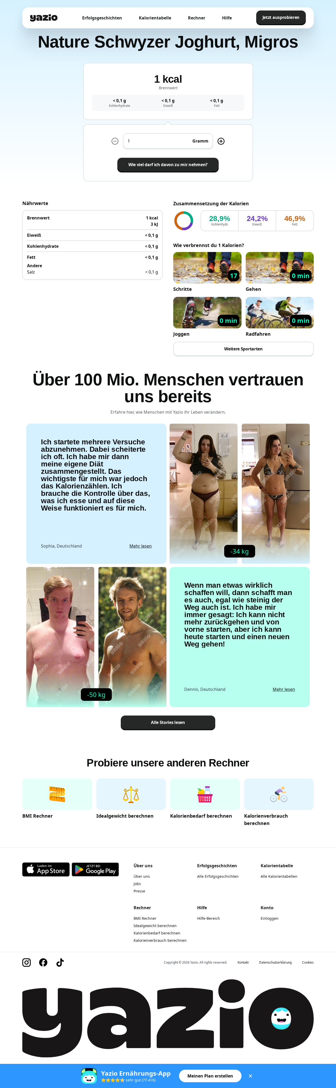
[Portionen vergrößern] (221, 141)
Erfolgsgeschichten (102, 18)
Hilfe (227, 18)
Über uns (142, 876)
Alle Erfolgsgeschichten (218, 876)
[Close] (250, 1076)
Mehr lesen (140, 546)
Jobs (137, 883)
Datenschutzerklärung (275, 962)
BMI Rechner (145, 918)
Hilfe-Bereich (208, 918)
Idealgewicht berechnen (155, 925)
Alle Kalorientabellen (279, 876)
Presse (139, 891)
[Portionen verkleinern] (115, 141)
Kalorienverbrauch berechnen (160, 940)
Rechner (196, 18)
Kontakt (243, 962)
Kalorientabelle (155, 18)
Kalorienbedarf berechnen (157, 933)
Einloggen (270, 918)
